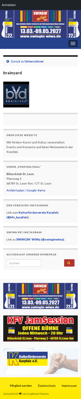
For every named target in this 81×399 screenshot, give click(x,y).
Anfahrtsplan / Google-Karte (25, 190)
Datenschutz (47, 385)
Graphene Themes (38, 393)
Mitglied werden (21, 385)
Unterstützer (34, 61)
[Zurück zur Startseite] (40, 24)
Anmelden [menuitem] (9, 5)
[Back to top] (71, 389)
